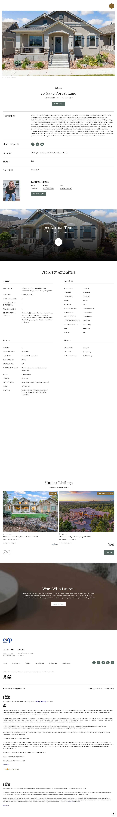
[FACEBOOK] (94, 662)
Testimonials (53, 663)
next (13, 71)
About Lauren (16, 663)
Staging (80, 6)
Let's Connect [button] (58, 604)
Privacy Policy (108, 688)
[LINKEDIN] (103, 662)
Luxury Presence (19, 688)
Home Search (54, 6)
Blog (103, 6)
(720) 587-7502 (92, 6)
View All (109, 552)
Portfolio (42, 6)
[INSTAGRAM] (98, 662)
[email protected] (41, 701)
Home (5, 663)
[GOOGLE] (112, 662)
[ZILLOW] (108, 662)
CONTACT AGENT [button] (38, 194)
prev (8, 71)
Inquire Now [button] (58, 104)
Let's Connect (66, 663)
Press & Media (39, 663)
